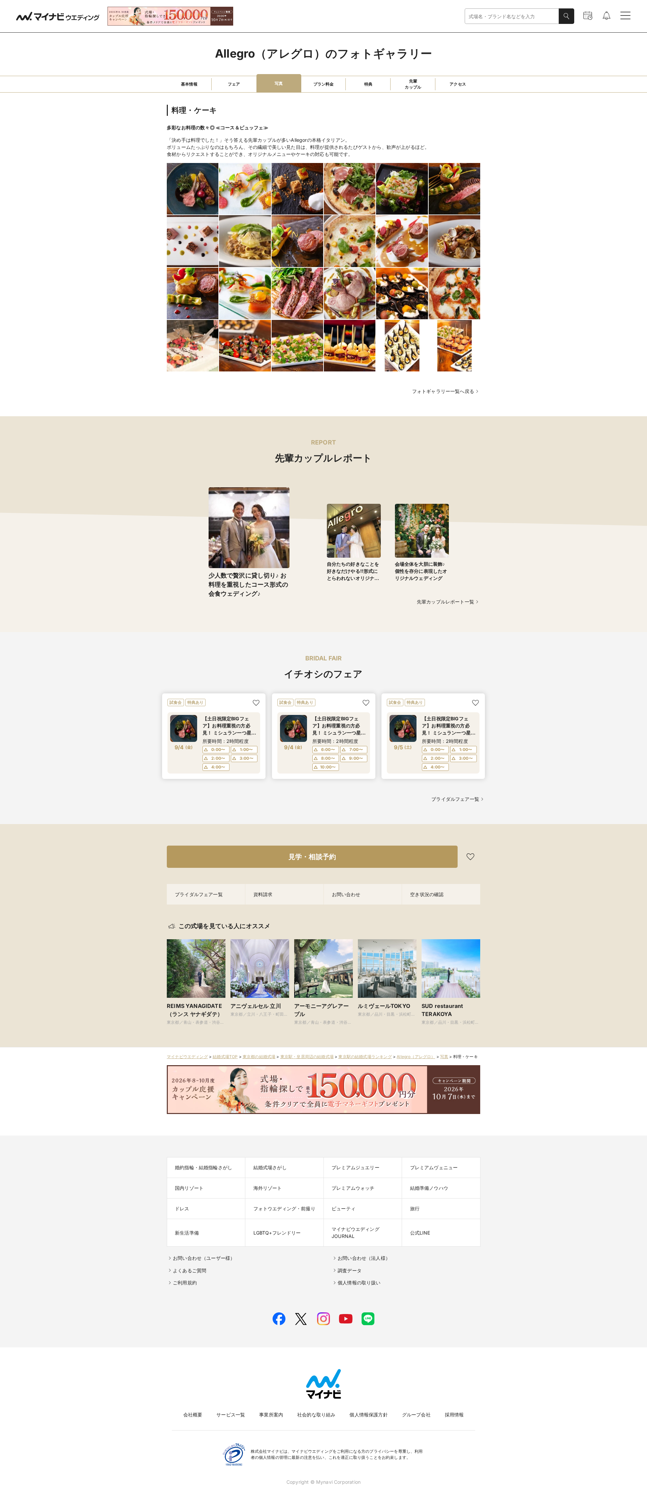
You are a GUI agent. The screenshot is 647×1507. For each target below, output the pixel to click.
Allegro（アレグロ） (416, 1056)
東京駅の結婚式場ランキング (365, 1056)
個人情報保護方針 (368, 1414)
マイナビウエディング (187, 1056)
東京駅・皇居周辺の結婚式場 (307, 1056)
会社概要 (193, 1414)
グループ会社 (416, 1414)
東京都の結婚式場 (259, 1056)
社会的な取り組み (316, 1414)
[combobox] (512, 16)
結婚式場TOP (225, 1056)
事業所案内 (271, 1414)
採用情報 (454, 1414)
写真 (444, 1056)
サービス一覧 (230, 1414)
